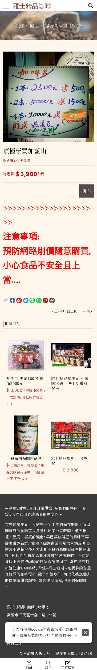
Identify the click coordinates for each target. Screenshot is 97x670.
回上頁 (72, 311)
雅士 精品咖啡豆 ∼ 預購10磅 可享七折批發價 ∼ (70, 383)
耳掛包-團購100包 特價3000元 (24, 381)
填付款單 (67, 667)
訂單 (48, 667)
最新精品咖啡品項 (26, 458)
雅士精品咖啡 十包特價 (69, 461)
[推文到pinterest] (45, 300)
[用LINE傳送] (32, 300)
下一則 (85, 311)
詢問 (86, 191)
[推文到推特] (25, 300)
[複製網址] (52, 300)
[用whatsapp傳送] (39, 300)
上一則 (59, 311)
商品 (29, 667)
